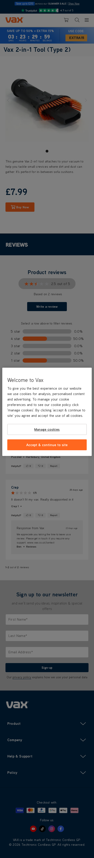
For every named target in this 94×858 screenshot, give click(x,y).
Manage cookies (47, 429)
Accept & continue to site (47, 445)
